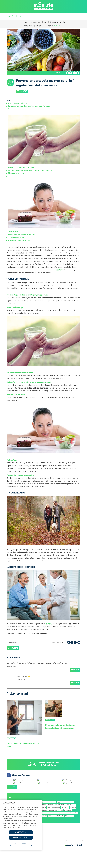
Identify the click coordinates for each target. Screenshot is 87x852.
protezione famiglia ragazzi (55, 813)
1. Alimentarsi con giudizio (17, 103)
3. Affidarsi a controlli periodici (19, 240)
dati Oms (59, 270)
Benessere (22, 91)
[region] (21, 825)
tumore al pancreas (59, 815)
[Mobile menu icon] (81, 16)
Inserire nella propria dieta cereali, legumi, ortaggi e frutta (29, 106)
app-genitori (52, 802)
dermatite (50, 804)
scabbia (75, 813)
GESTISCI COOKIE (21, 843)
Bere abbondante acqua (16, 109)
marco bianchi (65, 807)
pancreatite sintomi (54, 810)
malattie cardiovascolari (53, 807)
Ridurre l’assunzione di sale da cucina (21, 168)
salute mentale (67, 813)
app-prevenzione (69, 802)
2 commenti (13, 648)
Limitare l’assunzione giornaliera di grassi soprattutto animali (30, 170)
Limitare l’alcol (13, 232)
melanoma (73, 807)
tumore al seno (69, 815)
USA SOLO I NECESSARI (20, 838)
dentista (44, 804)
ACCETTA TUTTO (20, 832)
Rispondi (75, 669)
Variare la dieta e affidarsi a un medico (21, 235)
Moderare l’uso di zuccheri (17, 173)
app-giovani (60, 802)
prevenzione (67, 810)
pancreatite (44, 810)
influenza (43, 807)
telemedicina (43, 815)
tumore (50, 815)
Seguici (12, 787)
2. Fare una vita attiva (16, 238)
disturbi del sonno (59, 804)
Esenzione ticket (70, 804)
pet (62, 810)
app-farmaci (44, 802)
